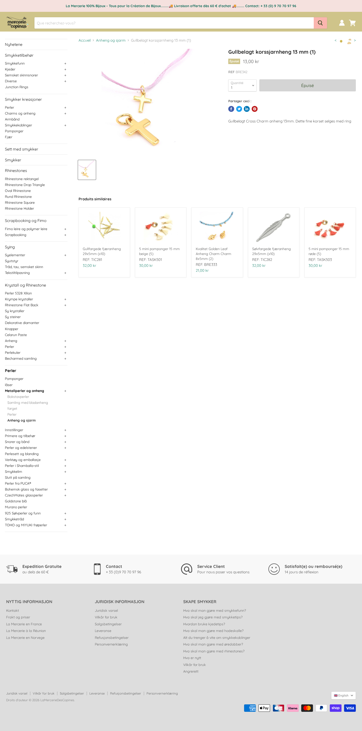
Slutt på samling (18, 477)
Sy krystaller (14, 311)
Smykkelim (13, 471)
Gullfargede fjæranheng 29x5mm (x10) (102, 251)
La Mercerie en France (24, 624)
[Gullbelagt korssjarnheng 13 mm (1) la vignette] (87, 170)
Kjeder (10, 69)
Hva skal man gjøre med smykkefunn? (214, 610)
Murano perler (16, 507)
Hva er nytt (192, 658)
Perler (9, 107)
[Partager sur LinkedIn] (247, 109)
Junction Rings (16, 87)
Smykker (13, 159)
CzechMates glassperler (24, 495)
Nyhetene (13, 44)
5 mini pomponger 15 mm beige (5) (159, 251)
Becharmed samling (21, 358)
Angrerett (190, 671)
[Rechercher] (320, 23)
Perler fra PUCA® (18, 483)
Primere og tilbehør (20, 436)
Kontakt (12, 610)
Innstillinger (14, 430)
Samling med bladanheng (27, 402)
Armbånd (12, 119)
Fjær (8, 137)
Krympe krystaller (19, 299)
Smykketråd (14, 519)
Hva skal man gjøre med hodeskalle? (213, 631)
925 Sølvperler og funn (23, 513)
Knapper (11, 329)
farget (12, 408)
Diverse (11, 81)
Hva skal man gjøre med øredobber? (213, 644)
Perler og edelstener (21, 447)
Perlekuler (12, 352)
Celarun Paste (16, 335)
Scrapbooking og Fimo (26, 220)
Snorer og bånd (17, 442)
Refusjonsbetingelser (112, 637)
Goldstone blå (16, 501)
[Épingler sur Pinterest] (255, 109)
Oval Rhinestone (18, 190)
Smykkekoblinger (18, 125)
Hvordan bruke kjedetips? (204, 624)
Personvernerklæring (111, 644)
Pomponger (14, 131)
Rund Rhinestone (18, 196)
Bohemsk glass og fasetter (26, 489)
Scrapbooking (15, 235)
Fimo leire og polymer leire (26, 229)
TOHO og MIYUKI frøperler (26, 525)
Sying (10, 246)
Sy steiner (13, 317)
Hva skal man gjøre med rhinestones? (214, 651)
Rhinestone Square (20, 202)
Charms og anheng (20, 113)
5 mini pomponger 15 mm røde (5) (329, 251)
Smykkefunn (15, 63)
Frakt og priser (18, 617)
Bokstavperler (18, 396)
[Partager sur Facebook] (231, 109)
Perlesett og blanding (22, 454)
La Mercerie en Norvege (25, 637)
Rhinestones (16, 170)
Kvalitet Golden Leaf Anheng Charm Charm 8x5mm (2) (213, 254)
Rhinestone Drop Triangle (25, 185)
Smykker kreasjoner (23, 99)
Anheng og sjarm (21, 420)
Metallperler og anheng (24, 391)
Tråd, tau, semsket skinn (24, 267)
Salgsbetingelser (108, 624)
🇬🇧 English (341, 695)
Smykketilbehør (19, 55)
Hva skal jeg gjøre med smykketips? (213, 617)
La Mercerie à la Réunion (26, 631)
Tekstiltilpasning (17, 273)
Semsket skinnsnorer (21, 75)
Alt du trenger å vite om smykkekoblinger (216, 637)
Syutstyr (11, 261)
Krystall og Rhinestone (25, 285)
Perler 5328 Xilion (18, 293)
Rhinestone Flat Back (21, 305)
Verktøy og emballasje (23, 460)
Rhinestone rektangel (22, 179)
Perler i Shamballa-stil (22, 465)
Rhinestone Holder (19, 208)
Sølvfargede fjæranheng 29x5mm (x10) (271, 251)
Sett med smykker (21, 149)
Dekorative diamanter (22, 323)
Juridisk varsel (106, 610)
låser (9, 385)
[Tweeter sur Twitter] (239, 109)
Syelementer (15, 255)
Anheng (11, 341)
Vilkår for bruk (106, 617)
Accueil (85, 40)
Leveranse (103, 631)
